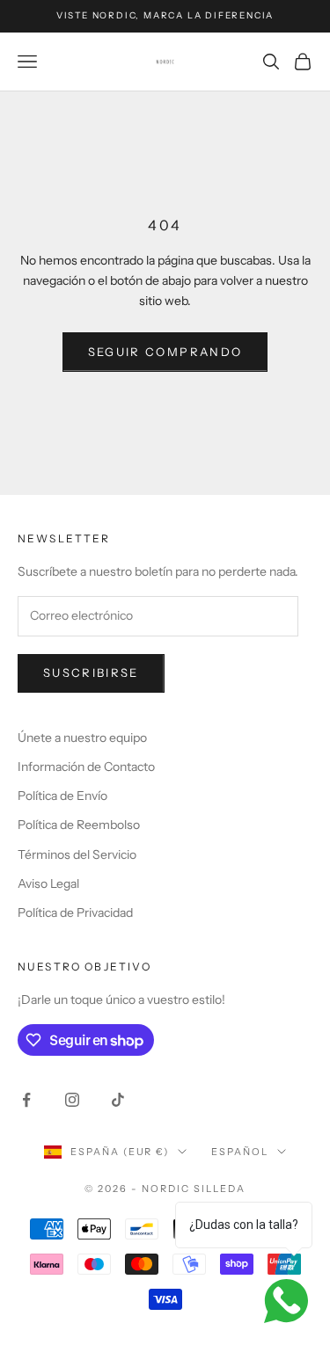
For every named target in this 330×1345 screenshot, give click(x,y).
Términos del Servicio (77, 854)
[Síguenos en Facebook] (26, 1100)
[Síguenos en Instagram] (72, 1100)
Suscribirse (91, 672)
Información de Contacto (86, 766)
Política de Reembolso (79, 824)
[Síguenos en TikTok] (118, 1100)
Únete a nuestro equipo (82, 737)
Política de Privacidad (75, 912)
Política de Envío (62, 795)
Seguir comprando (165, 352)
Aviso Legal (48, 883)
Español (239, 1151)
